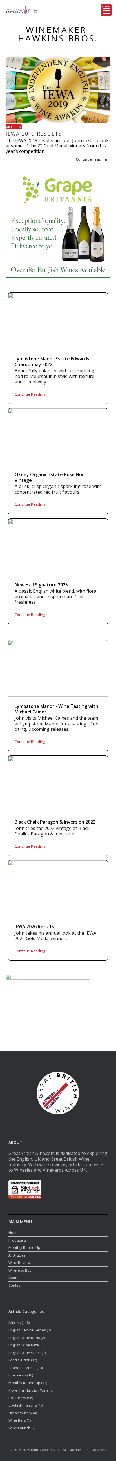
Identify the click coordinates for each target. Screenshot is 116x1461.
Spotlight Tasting (22, 1405)
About (13, 1277)
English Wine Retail (24, 1345)
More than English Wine (28, 1390)
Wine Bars (17, 1420)
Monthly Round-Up (24, 1247)
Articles (13, 127)
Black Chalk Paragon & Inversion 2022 (55, 822)
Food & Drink (19, 1360)
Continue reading (92, 159)
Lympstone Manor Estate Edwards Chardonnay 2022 (52, 361)
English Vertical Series (27, 1330)
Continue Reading (30, 394)
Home (13, 1232)
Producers (17, 1240)
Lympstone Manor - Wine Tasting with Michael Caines (56, 709)
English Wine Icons (24, 1337)
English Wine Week (24, 1352)
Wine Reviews (20, 1262)
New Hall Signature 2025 (41, 585)
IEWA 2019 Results (34, 133)
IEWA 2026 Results (34, 927)
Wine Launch (19, 1427)
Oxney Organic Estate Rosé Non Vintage (50, 477)
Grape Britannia (22, 1367)
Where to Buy (20, 1270)
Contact (14, 1285)
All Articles (17, 1255)
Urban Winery (20, 1412)
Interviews (17, 1375)
